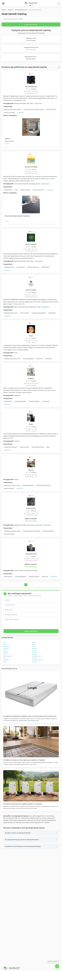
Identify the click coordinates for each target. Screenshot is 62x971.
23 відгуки (33, 511)
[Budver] (31, 3)
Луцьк (5, 661)
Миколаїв (5, 648)
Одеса (33, 644)
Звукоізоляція (52, 313)
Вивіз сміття (40, 358)
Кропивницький (36, 656)
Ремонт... (8, 138)
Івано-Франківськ (37, 660)
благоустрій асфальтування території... (17, 216)
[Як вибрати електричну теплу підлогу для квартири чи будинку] (31, 741)
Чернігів (5, 652)
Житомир (34, 654)
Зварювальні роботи (34, 576)
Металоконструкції (51, 109)
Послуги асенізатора (9, 534)
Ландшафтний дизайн (20, 401)
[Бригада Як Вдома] (31, 372)
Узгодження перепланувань (39, 313)
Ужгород (34, 661)
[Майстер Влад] (31, 417)
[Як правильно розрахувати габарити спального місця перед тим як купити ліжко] (31, 693)
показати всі (38, 103)
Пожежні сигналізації (9, 112)
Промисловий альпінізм (38, 447)
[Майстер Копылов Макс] (31, 501)
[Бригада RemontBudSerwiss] (31, 79)
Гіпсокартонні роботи (33, 401)
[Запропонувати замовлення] (32, 74)
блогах (15, 668)
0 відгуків (33, 89)
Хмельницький (7, 656)
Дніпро (5, 644)
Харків (34, 642)
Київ (4, 642)
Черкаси (34, 652)
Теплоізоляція (45, 401)
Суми (4, 654)
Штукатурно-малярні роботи (43, 485)
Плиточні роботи (24, 313)
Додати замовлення (31, 24)
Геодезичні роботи (24, 447)
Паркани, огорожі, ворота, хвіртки (12, 109)
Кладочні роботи (8, 576)
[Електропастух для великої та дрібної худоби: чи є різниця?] (31, 785)
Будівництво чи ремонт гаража (12, 485)
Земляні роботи (8, 190)
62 (33, 584)
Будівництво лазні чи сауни (11, 313)
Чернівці (34, 658)
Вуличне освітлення (9, 488)
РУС (33, 5)
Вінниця (34, 648)
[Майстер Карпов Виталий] (31, 547)
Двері (48, 447)
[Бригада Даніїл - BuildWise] (31, 237)
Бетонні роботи (21, 267)
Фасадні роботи (45, 267)
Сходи (16, 190)
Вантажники (48, 358)
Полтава (34, 650)
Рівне (4, 658)
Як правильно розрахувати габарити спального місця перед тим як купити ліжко (29, 716)
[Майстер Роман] (31, 329)
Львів (33, 646)
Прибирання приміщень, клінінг (12, 358)
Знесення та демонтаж (38, 190)
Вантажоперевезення (28, 358)
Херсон (5, 650)
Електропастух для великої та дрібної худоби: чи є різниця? (22, 804)
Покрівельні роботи (9, 267)
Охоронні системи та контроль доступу (34, 109)
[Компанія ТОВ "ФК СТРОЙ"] (31, 283)
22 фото (7, 144)
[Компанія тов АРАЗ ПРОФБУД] (31, 160)
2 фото (7, 221)
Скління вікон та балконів (10, 447)
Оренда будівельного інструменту (31, 531)
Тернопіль (6, 660)
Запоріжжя (6, 646)
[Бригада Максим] (31, 463)
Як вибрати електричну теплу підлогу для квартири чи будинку (24, 760)
